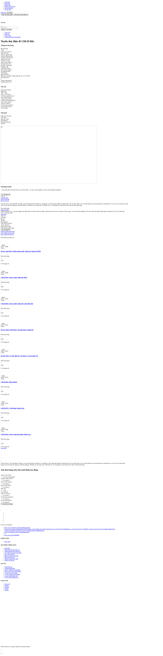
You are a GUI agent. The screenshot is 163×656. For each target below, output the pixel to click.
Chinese (7, 590)
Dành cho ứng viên (10, 557)
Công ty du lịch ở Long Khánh (13, 571)
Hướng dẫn (7, 5)
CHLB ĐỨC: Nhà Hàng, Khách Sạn (12, 408)
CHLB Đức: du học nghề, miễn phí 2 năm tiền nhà (17, 304)
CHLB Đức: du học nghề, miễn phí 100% (14, 277)
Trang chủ (7, 2)
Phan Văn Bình (5, 210)
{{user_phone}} (5, 225)
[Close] (1, 26)
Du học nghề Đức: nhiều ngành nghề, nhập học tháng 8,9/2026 (21, 251)
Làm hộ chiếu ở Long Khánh (12, 570)
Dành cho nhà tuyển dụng (11, 556)
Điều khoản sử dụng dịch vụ (12, 549)
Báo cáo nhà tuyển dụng (7, 234)
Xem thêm (3, 214)
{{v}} (4, 490)
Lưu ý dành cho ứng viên (7, 233)
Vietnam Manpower (10, 568)
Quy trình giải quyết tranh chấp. (13, 553)
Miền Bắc (3, 12)
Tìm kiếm (9, 12)
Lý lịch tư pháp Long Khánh (12, 574)
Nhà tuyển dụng (9, 8)
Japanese (7, 587)
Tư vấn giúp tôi (6, 194)
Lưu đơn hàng (4, 197)
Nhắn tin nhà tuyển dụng (7, 228)
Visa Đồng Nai (8, 567)
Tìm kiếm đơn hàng (7, 504)
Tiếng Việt (7, 584)
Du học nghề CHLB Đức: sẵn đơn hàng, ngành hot (17, 330)
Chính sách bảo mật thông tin (12, 551)
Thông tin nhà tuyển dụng (8, 231)
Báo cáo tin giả (5, 201)
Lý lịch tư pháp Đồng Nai (11, 577)
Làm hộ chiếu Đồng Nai (11, 576)
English (7, 585)
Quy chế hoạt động (10, 554)
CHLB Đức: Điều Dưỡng (9, 382)
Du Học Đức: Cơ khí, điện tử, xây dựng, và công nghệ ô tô (19, 356)
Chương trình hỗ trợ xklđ (11, 559)
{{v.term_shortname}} (9, 477)
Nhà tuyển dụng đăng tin (21, 14)
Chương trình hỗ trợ (10, 6)
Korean (6, 588)
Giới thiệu (7, 3)
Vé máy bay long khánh (11, 573)
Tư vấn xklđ (8, 9)
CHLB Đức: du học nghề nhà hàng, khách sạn (16, 434)
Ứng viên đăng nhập (7, 14)
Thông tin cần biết (9, 560)
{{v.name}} (6, 480)
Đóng (3, 29)
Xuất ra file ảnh (5, 199)
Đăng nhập (7, 541)
